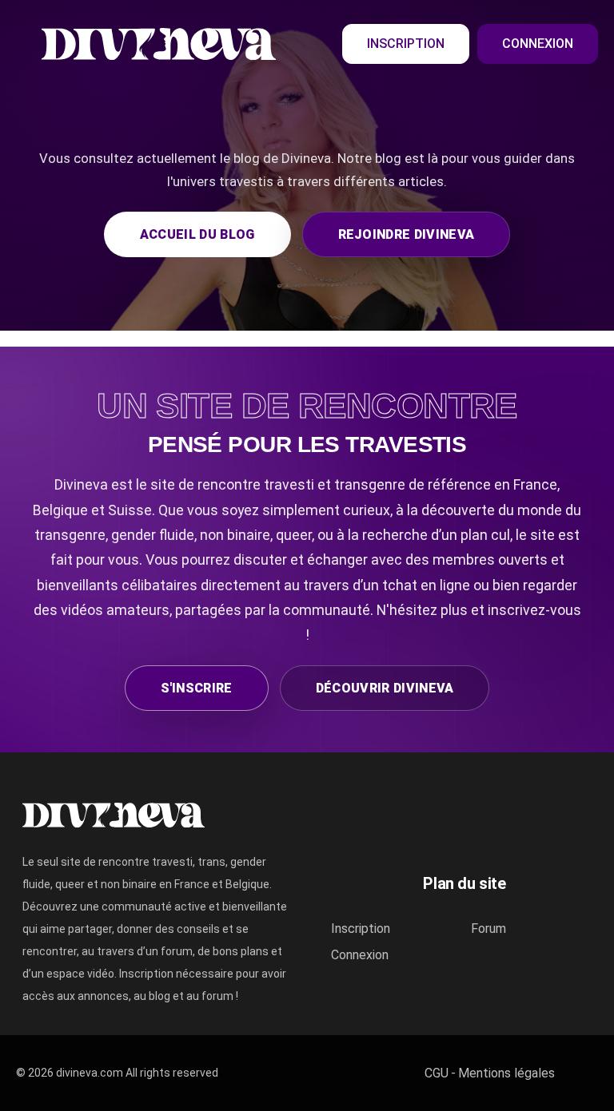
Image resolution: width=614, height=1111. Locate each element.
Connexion (537, 43)
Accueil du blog (197, 234)
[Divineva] (585, 1073)
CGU (437, 1073)
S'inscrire (197, 688)
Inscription (406, 43)
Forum (488, 928)
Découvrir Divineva (385, 688)
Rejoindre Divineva (406, 234)
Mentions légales (506, 1073)
